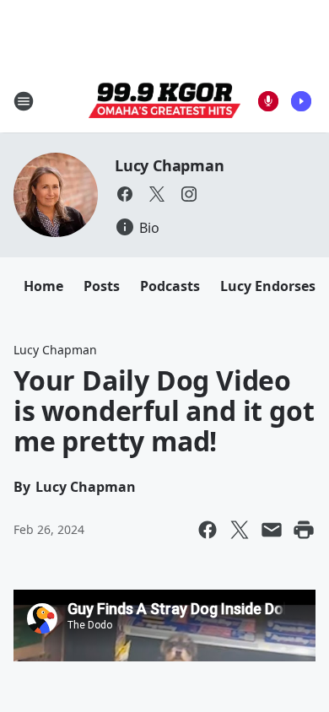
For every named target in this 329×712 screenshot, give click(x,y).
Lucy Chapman (169, 165)
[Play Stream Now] (301, 101)
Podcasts (170, 286)
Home (43, 286)
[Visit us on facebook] (125, 194)
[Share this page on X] (239, 530)
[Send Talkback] (268, 101)
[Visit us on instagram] (189, 194)
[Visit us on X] (157, 194)
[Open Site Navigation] (23, 101)
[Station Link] (164, 101)
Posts (102, 286)
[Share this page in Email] (271, 530)
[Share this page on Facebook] (207, 530)
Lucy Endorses (268, 286)
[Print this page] (304, 530)
